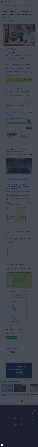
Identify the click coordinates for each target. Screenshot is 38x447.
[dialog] (19, 223)
